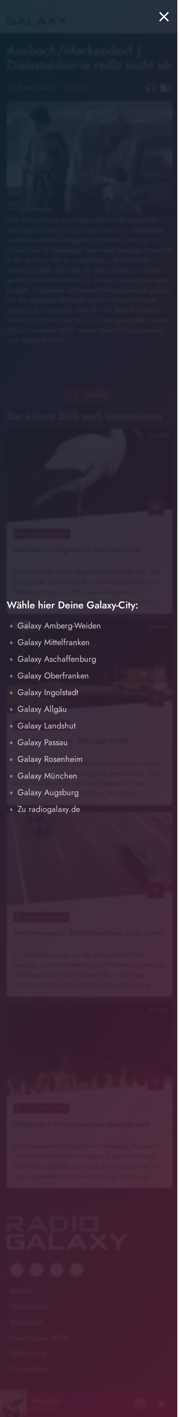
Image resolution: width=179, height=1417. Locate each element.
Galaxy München (47, 776)
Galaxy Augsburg (48, 792)
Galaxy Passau (42, 742)
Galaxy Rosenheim (50, 759)
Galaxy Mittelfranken (53, 642)
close (157, 16)
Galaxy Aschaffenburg (56, 659)
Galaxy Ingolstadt (47, 692)
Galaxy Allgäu (42, 709)
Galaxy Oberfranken (53, 676)
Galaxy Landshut (46, 726)
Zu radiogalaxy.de (48, 809)
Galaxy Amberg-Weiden (59, 626)
